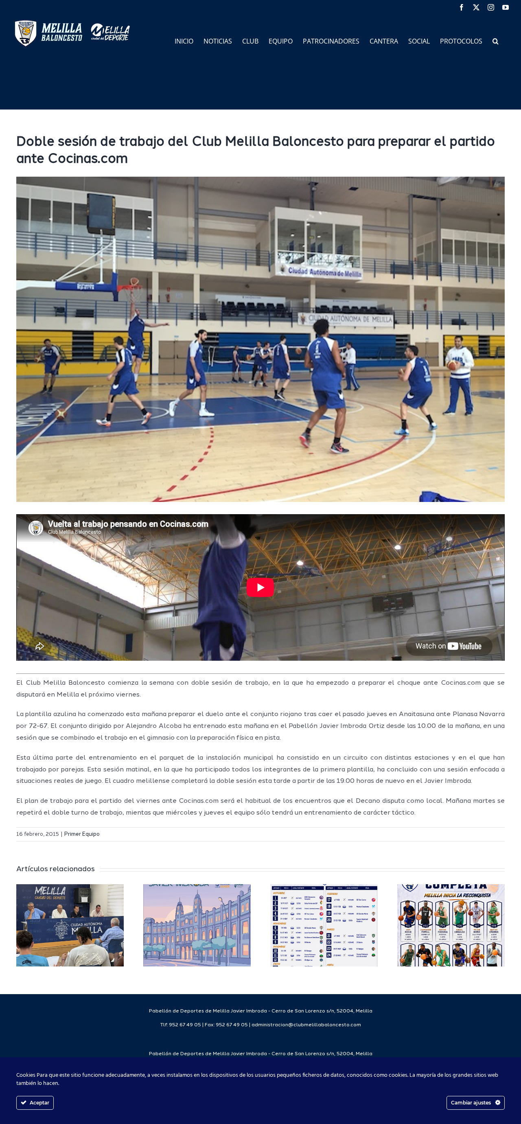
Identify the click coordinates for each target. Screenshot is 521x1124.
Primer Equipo (82, 834)
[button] (496, 40)
